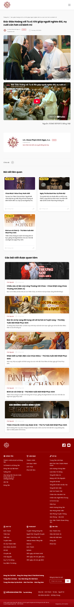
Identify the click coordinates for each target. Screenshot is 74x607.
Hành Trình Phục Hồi (33, 537)
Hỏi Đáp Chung (55, 595)
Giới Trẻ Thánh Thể (56, 491)
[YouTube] (69, 445)
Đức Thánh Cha (55, 531)
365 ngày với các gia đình (35, 560)
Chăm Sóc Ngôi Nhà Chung (59, 498)
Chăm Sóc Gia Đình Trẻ (57, 494)
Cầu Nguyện (7, 557)
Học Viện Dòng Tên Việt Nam (28, 579)
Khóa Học (53, 544)
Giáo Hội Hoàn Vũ (55, 534)
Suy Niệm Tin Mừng (9, 563)
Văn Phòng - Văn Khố (57, 517)
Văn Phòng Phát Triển (57, 511)
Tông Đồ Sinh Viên (56, 488)
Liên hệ (5, 482)
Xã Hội (5, 550)
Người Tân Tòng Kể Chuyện (36, 534)
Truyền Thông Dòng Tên (35, 531)
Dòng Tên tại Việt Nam (10, 469)
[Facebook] (64, 445)
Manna (29, 544)
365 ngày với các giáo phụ (35, 557)
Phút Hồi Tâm (31, 470)
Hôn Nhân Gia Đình (9, 547)
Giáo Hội (40, 592)
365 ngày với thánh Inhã (35, 553)
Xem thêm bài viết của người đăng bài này (36, 145)
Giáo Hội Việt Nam (56, 537)
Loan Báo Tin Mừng (56, 472)
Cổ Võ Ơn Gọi (54, 501)
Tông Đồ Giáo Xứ (55, 475)
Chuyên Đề (7, 553)
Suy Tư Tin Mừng (8, 560)
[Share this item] (33, 209)
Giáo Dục (53, 504)
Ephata (29, 550)
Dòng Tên (6, 485)
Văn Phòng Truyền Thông (58, 514)
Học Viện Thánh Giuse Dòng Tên (59, 521)
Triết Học (6, 537)
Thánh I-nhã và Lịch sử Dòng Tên (13, 461)
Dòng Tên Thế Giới (9, 575)
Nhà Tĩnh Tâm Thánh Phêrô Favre (59, 464)
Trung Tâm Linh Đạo (56, 460)
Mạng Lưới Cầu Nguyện (57, 478)
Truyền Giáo (7, 541)
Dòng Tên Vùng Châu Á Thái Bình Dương (30, 575)
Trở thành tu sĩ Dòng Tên (11, 465)
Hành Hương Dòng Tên (57, 507)
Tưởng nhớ (7, 472)
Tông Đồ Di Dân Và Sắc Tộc (59, 485)
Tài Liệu (55, 592)
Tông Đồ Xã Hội (55, 482)
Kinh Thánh (7, 531)
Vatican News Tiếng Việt (34, 541)
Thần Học (6, 534)
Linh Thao (30, 467)
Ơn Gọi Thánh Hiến (9, 544)
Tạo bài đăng (27, 592)
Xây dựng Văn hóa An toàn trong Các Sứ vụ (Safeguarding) (12, 477)
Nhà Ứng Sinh (39, 582)
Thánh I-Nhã (31, 460)
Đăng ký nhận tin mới (56, 577)
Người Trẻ (61, 592)
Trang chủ (6, 17)
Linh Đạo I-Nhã (31, 464)
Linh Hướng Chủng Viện (57, 469)
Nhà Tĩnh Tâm (28, 582)
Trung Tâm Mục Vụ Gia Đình (12, 582)
